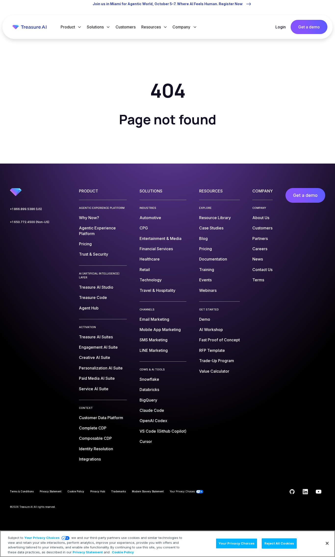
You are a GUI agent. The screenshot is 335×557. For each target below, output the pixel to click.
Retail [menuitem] (145, 269)
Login (280, 26)
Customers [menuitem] (262, 227)
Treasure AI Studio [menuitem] (96, 287)
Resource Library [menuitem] (215, 217)
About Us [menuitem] (260, 217)
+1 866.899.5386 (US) (26, 209)
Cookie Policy (123, 552)
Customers (126, 26)
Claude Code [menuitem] (152, 410)
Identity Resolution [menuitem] (96, 448)
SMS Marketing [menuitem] (154, 339)
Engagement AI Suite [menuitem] (98, 347)
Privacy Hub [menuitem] (97, 491)
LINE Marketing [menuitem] (154, 350)
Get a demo (309, 26)
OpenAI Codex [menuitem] (153, 420)
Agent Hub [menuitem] (89, 308)
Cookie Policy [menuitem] (75, 491)
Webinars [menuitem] (208, 290)
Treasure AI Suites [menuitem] (96, 336)
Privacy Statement (88, 552)
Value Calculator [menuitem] (214, 371)
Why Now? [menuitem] (89, 217)
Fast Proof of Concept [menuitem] (219, 339)
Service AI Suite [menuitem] (93, 388)
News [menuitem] (257, 259)
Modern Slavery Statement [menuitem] (148, 491)
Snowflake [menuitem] (149, 379)
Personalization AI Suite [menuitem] (101, 368)
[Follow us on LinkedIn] (305, 491)
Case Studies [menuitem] (211, 227)
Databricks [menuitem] (149, 389)
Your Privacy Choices (42, 538)
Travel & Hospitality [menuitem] (157, 290)
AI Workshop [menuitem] (211, 329)
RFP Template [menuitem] (212, 350)
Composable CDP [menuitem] (95, 438)
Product (68, 26)
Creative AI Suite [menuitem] (94, 357)
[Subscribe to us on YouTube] (318, 491)
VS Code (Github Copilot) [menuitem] (163, 431)
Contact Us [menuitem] (262, 269)
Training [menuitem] (206, 269)
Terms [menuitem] (258, 279)
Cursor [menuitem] (146, 441)
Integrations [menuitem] (90, 459)
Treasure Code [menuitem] (93, 297)
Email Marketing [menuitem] (154, 319)
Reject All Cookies (279, 543)
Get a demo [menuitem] (305, 195)
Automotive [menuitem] (150, 217)
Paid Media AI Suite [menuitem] (97, 378)
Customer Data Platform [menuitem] (101, 417)
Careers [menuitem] (259, 248)
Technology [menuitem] (151, 279)
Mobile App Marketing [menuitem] (160, 329)
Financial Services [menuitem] (156, 248)
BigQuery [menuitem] (148, 400)
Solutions (96, 26)
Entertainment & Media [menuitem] (160, 238)
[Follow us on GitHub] (292, 491)
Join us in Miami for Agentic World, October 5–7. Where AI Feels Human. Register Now (168, 4)
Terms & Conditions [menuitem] (22, 491)
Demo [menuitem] (204, 319)
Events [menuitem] (205, 279)
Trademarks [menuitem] (118, 491)
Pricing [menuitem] (85, 243)
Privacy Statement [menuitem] (50, 491)
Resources (151, 26)
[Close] (327, 543)
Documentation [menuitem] (213, 259)
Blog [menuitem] (203, 238)
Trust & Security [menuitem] (93, 254)
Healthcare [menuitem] (150, 259)
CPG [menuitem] (144, 227)
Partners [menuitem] (260, 238)
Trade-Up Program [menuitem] (216, 360)
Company (181, 26)
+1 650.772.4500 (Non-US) (29, 222)
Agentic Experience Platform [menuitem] (97, 230)
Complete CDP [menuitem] (92, 428)
